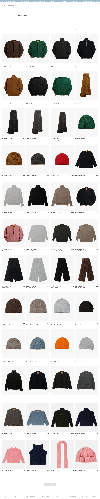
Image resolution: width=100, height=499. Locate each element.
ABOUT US (17, 496)
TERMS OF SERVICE (46, 496)
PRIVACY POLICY (60, 496)
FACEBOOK (84, 496)
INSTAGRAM (73, 496)
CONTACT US (5, 496)
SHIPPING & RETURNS (30, 496)
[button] (32, 5)
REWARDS (95, 496)
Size (95, 29)
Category (86, 29)
